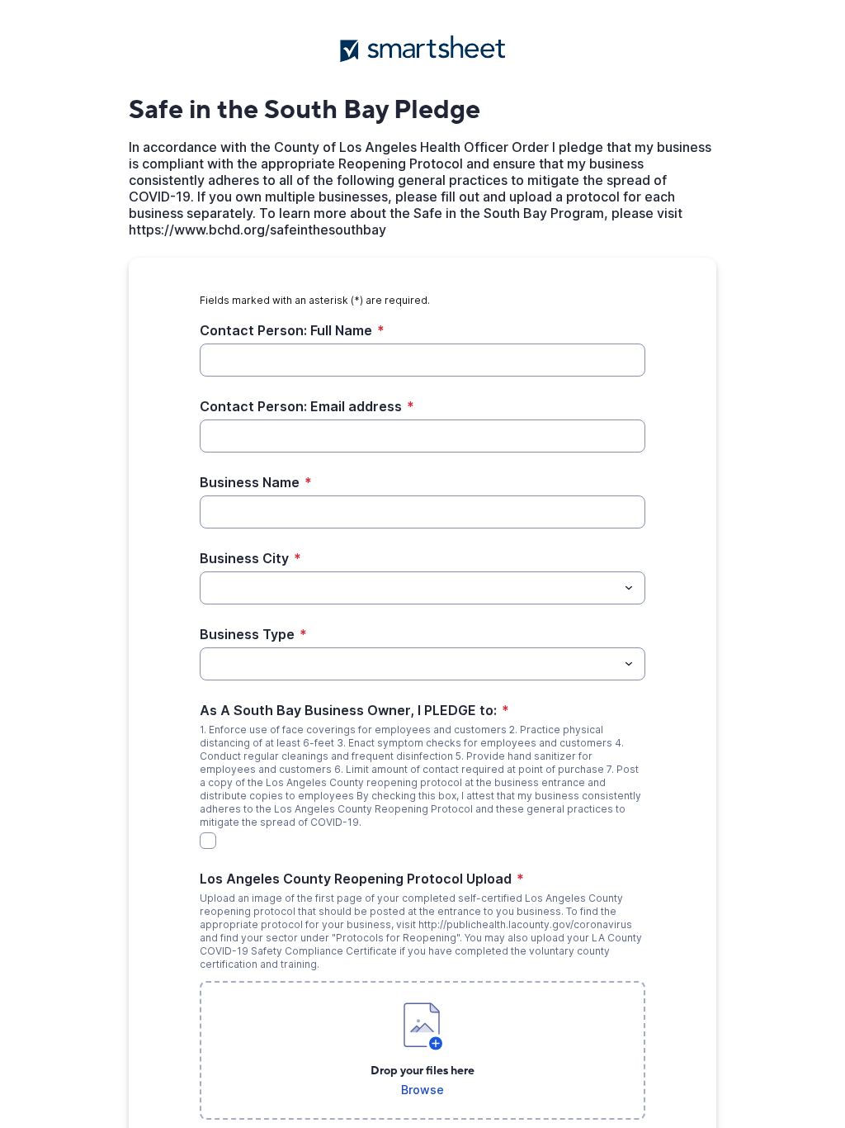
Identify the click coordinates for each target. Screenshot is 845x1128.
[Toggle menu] (628, 588)
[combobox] (422, 587)
